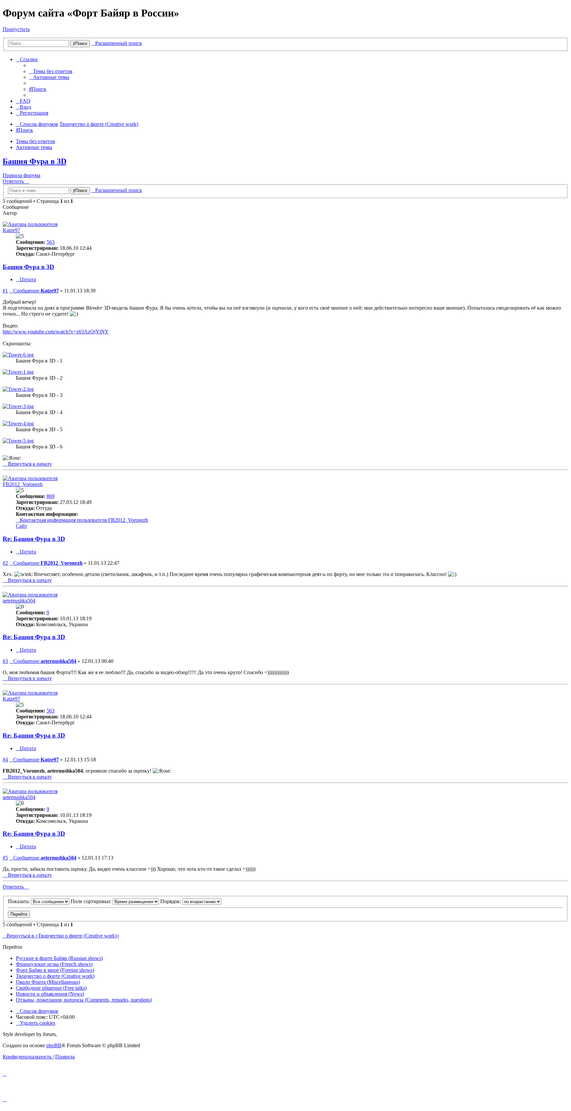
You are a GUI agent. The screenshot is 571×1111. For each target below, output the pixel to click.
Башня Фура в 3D (34, 161)
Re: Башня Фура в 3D (34, 538)
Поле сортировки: (92, 901)
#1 (5, 290)
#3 (5, 661)
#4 (5, 759)
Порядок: (171, 901)
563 (51, 242)
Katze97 (11, 230)
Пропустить (16, 29)
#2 (5, 563)
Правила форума (21, 175)
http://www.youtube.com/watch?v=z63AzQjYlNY (56, 331)
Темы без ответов (35, 141)
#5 (5, 858)
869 (51, 496)
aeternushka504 (19, 600)
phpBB (53, 1045)
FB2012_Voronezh (23, 484)
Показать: (19, 901)
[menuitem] (50, 71)
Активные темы (34, 147)
